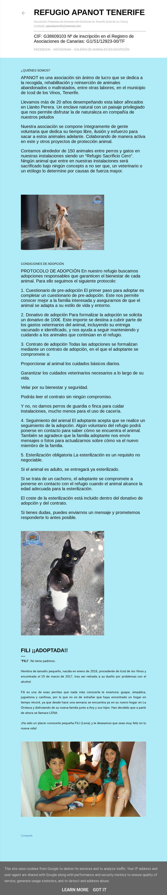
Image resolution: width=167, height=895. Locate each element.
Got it (100, 889)
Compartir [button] (27, 835)
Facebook (42, 49)
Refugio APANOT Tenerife (89, 12)
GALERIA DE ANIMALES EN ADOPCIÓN (101, 49)
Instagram (62, 49)
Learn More (75, 889)
